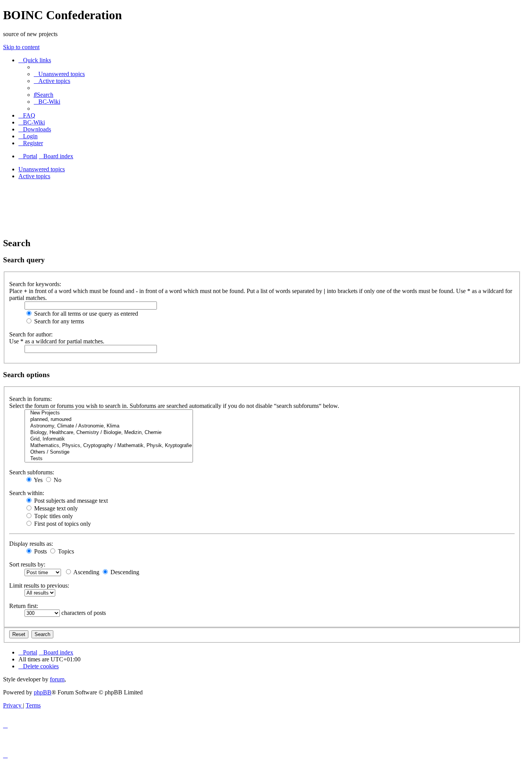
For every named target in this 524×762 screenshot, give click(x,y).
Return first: (23, 606)
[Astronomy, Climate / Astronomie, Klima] (109, 426)
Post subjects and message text (70, 500)
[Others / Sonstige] (109, 452)
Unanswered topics (41, 169)
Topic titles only (53, 516)
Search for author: (31, 334)
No (56, 480)
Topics (65, 551)
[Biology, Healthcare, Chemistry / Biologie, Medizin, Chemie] (109, 432)
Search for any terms (58, 321)
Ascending (85, 572)
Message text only (55, 508)
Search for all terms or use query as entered (85, 313)
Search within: (26, 493)
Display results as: (31, 543)
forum (57, 679)
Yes (38, 480)
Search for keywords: (35, 284)
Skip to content (21, 47)
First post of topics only (62, 523)
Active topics (34, 176)
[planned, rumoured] (109, 419)
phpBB (42, 692)
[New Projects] (109, 413)
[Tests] (109, 459)
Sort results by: (27, 564)
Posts (40, 551)
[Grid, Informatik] (109, 439)
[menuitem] (59, 74)
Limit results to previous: (39, 585)
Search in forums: (30, 399)
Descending (124, 572)
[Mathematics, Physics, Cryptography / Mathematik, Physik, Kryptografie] (109, 445)
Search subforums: (31, 472)
